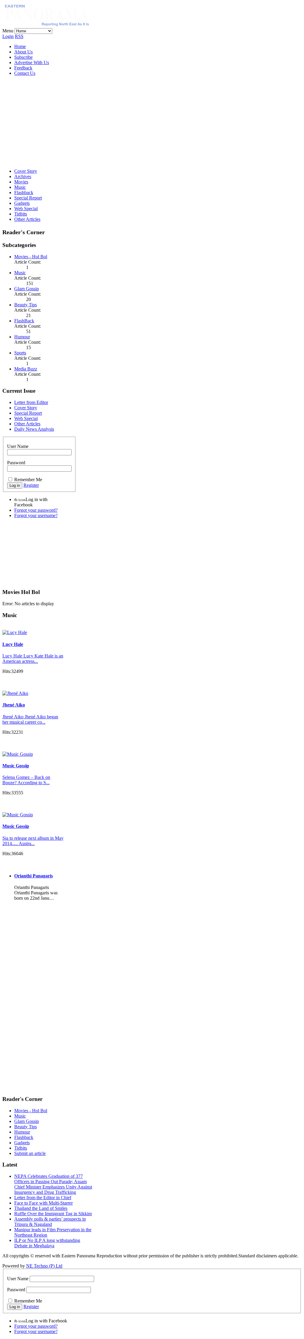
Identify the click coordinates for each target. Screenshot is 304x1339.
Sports (20, 352)
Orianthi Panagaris (33, 875)
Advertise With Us (31, 62)
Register (31, 485)
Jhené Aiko (13, 704)
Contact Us (24, 73)
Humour (22, 336)
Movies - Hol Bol (30, 256)
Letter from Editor (31, 402)
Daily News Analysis (34, 429)
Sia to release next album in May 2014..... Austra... (33, 841)
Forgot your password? (36, 510)
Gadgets (22, 203)
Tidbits (20, 213)
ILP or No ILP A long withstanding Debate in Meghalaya (47, 1243)
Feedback (23, 67)
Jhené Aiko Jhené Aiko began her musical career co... (30, 719)
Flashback (23, 192)
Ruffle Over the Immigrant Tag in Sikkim (53, 1213)
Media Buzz (25, 368)
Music (20, 187)
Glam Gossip (26, 288)
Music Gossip (15, 765)
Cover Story (25, 171)
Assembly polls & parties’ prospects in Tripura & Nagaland (50, 1221)
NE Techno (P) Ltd (44, 1265)
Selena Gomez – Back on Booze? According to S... (26, 780)
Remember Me (28, 479)
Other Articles (27, 219)
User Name (17, 446)
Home (20, 46)
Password (16, 462)
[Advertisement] (152, 122)
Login (8, 36)
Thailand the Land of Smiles (40, 1208)
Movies (21, 181)
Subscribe (23, 57)
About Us (23, 51)
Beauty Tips (25, 304)
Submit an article (30, 1153)
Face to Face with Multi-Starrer (43, 1202)
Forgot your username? (36, 515)
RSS (19, 36)
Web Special (26, 208)
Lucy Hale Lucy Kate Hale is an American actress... (32, 658)
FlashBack (24, 320)
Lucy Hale (12, 644)
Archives (22, 176)
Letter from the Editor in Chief (42, 1197)
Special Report (28, 197)
